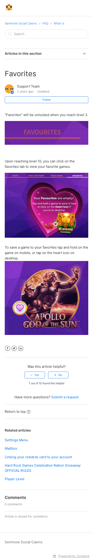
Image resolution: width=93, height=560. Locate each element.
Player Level (14, 479)
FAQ (45, 23)
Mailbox (11, 448)
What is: (59, 23)
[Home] (9, 10)
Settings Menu (16, 440)
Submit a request (65, 397)
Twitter (14, 348)
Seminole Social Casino (21, 23)
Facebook (7, 348)
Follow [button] (46, 99)
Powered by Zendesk (74, 556)
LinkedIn (20, 348)
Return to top (15, 411)
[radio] (35, 375)
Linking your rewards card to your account (38, 457)
